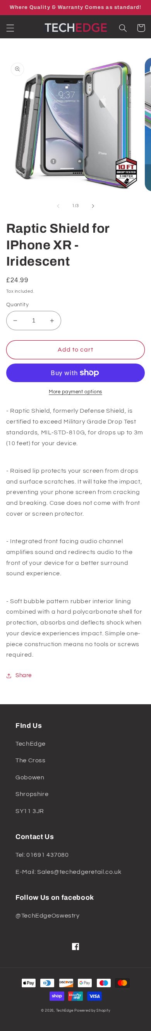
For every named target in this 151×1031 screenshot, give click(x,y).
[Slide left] (58, 205)
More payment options (75, 392)
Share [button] (23, 675)
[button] (10, 28)
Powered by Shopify (92, 1010)
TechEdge (65, 1010)
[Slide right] (92, 205)
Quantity (17, 304)
